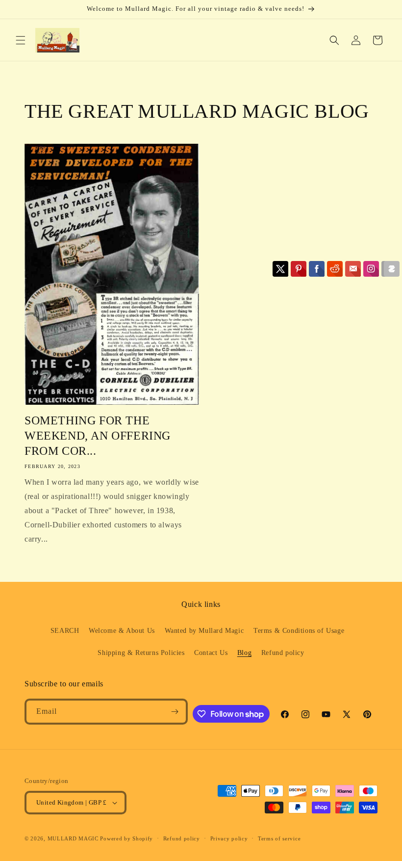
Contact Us (210, 652)
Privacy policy (229, 838)
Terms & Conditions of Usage (298, 630)
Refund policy (282, 652)
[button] (20, 40)
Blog (244, 652)
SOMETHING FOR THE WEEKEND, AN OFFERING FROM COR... (98, 435)
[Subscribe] (175, 712)
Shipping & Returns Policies (141, 652)
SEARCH (64, 630)
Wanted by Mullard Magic (204, 630)
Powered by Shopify (126, 838)
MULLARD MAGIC (73, 838)
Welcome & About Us (122, 630)
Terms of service (279, 838)
